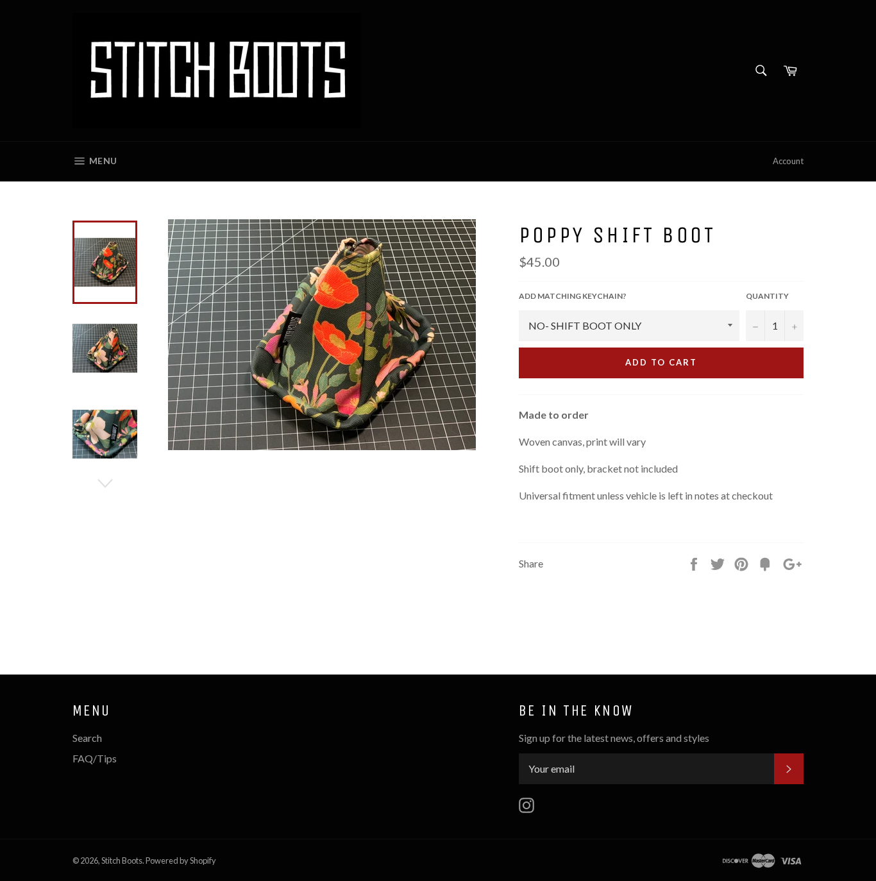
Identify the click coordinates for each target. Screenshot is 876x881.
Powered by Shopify (181, 860)
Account (788, 161)
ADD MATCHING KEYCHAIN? (573, 296)
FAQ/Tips (94, 758)
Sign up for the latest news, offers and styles (614, 738)
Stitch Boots (121, 860)
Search (87, 738)
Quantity (767, 296)
